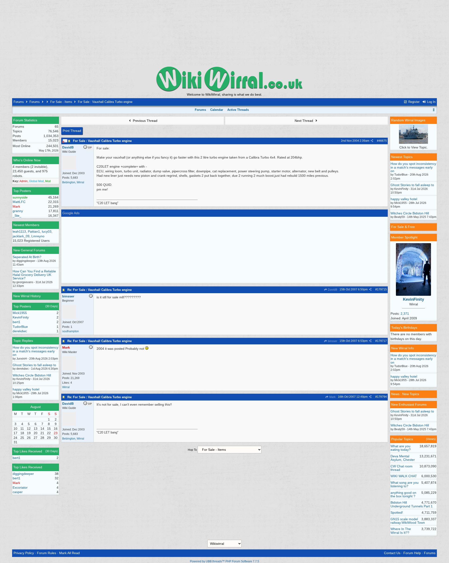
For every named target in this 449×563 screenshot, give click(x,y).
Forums (19, 102)
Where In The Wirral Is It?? (401, 530)
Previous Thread (144, 121)
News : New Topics (405, 394)
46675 (383, 140)
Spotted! (397, 512)
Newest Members (26, 225)
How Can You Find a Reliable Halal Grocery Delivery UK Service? (34, 274)
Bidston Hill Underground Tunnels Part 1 (412, 504)
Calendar (216, 110)
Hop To (192, 449)
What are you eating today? (401, 447)
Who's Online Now (26, 160)
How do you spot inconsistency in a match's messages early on (35, 351)
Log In (430, 102)
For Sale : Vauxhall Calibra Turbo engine (102, 141)
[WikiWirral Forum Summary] (224, 78)
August (35, 407)
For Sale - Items (61, 102)
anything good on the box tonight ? (403, 494)
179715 (382, 289)
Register (413, 102)
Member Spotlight (404, 237)
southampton (70, 331)
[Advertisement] (224, 32)
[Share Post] (372, 140)
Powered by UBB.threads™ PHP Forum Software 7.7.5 (224, 561)
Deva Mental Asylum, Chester (403, 458)
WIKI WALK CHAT (404, 476)
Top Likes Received (27, 451)
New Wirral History (27, 296)
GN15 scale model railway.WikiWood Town (408, 520)
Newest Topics (402, 157)
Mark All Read (69, 553)
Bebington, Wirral (73, 182)
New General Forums (29, 250)
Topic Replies (23, 341)
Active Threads (238, 110)
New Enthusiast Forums (409, 404)
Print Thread (72, 131)
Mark (332, 397)
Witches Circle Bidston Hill (32, 375)
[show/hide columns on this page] (434, 109)
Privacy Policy (24, 553)
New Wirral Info (402, 348)
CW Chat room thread (402, 468)
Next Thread (304, 121)
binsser (332, 341)
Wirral (66, 387)
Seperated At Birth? (27, 257)
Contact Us (392, 553)
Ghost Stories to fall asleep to (34, 365)
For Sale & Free (403, 227)
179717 (382, 341)
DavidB (332, 289)
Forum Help (412, 553)
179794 (382, 396)
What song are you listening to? (405, 484)
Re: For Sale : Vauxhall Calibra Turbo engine (99, 290)
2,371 (405, 313)
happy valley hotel (26, 389)
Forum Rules (46, 553)
